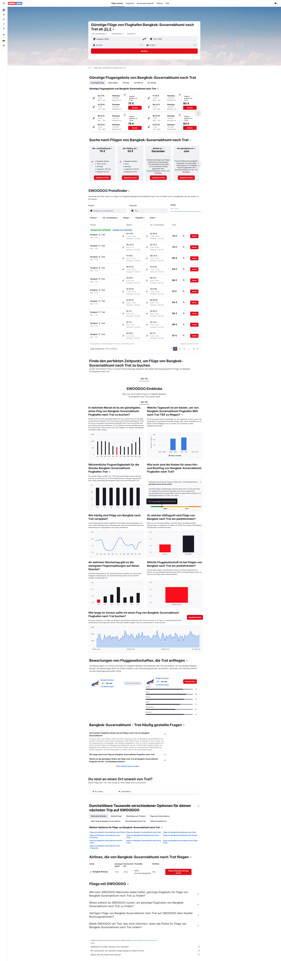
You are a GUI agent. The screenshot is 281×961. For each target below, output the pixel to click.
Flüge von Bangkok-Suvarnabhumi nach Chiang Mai (105, 847)
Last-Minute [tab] (138, 83)
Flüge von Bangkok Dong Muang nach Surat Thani (142, 836)
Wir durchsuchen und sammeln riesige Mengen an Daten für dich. (117, 951)
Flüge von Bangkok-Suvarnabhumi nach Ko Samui (106, 842)
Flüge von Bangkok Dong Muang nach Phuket (180, 835)
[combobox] (99, 34)
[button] (3, 3)
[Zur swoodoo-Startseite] (15, 3)
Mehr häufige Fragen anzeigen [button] (127, 766)
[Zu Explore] (4, 28)
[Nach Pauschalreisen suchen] (4, 24)
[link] (102, 177)
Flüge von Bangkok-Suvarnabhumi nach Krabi (143, 832)
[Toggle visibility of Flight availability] (175, 456)
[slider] (201, 211)
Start (89, 68)
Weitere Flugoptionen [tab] (158, 821)
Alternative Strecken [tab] (98, 816)
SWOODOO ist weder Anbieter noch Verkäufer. (110, 947)
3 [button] (184, 349)
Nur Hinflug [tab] (152, 83)
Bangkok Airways (107, 680)
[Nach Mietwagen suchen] (4, 19)
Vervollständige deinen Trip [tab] (135, 821)
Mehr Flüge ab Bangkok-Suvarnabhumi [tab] (106, 821)
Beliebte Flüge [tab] (116, 816)
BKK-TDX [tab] (144, 379)
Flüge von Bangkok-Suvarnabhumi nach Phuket (107, 832)
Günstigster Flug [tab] (97, 83)
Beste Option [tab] (113, 83)
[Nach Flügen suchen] (4, 10)
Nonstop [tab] (126, 83)
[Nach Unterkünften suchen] (4, 14)
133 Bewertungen (107, 686)
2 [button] (179, 349)
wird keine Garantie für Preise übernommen (144, 940)
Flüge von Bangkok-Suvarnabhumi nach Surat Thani (143, 842)
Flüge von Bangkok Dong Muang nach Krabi (179, 832)
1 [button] (175, 349)
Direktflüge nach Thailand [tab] (135, 816)
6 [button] (194, 349)
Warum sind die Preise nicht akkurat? (106, 955)
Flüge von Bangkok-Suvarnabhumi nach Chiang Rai (105, 836)
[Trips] (4, 35)
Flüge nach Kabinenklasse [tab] (160, 816)
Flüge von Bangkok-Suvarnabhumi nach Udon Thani (180, 842)
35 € (108, 29)
